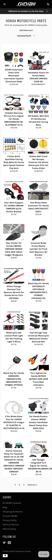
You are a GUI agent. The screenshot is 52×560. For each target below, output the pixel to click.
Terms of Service (11, 524)
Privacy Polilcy (10, 520)
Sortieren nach (26, 30)
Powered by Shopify (23, 551)
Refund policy (9, 529)
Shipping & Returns (13, 511)
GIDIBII (12, 551)
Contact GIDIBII (10, 516)
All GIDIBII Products (12, 503)
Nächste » (32, 484)
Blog (5, 507)
